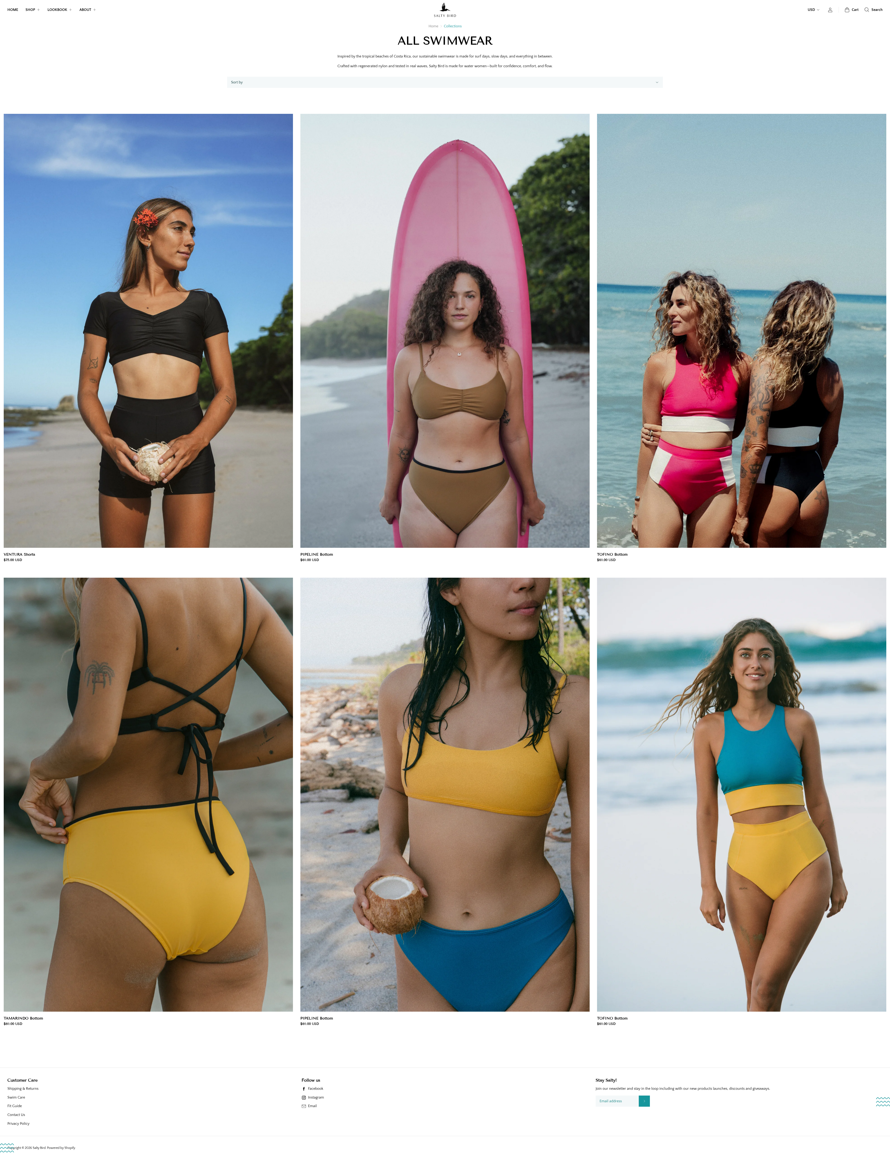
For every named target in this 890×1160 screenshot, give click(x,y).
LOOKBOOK (57, 10)
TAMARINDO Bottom (23, 1018)
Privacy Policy (18, 1124)
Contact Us (16, 1115)
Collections (453, 26)
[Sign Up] (644, 1101)
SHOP (30, 10)
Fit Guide (14, 1106)
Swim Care (16, 1097)
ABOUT (85, 10)
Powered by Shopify (61, 1148)
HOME (12, 10)
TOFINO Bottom (612, 554)
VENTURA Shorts (19, 554)
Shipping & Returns (22, 1089)
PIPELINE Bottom (316, 554)
